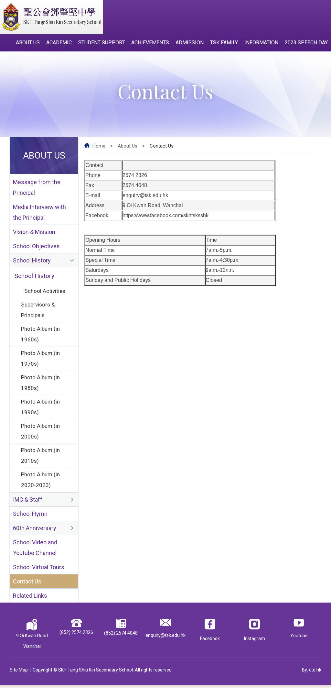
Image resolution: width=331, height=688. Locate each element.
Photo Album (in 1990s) (40, 407)
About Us (28, 42)
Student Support (101, 42)
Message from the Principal (36, 187)
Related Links (30, 595)
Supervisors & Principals (38, 309)
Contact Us (27, 581)
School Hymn (30, 513)
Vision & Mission (34, 231)
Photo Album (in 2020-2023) (40, 479)
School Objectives (36, 246)
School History (32, 260)
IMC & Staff (27, 499)
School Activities (44, 291)
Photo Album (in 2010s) (40, 455)
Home (98, 146)
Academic (59, 42)
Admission (190, 42)
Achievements (150, 42)
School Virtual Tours (38, 567)
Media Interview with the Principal (39, 212)
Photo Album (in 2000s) (40, 431)
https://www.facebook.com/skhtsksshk (165, 215)
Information (261, 42)
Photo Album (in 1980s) (40, 382)
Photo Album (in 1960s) (40, 334)
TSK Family (224, 42)
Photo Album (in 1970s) (40, 358)
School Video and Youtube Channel (35, 547)
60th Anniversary (34, 528)
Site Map (19, 669)
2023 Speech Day (306, 42)
